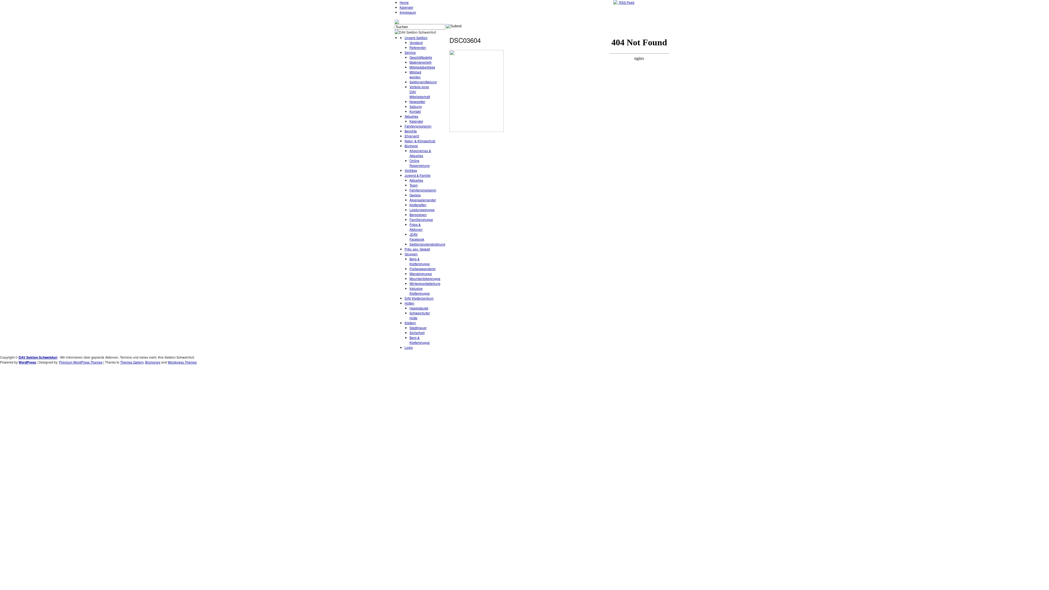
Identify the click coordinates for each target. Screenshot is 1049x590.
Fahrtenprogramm (418, 126)
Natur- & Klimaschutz (420, 140)
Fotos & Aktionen (416, 227)
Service (410, 52)
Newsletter (417, 101)
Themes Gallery (131, 362)
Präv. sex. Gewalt (417, 249)
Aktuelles (411, 116)
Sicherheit (417, 332)
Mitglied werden (415, 74)
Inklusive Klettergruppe (419, 291)
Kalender (406, 7)
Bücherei (411, 145)
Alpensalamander (422, 199)
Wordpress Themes (182, 362)
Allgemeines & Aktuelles (420, 153)
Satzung (415, 106)
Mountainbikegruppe (424, 278)
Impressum (408, 12)
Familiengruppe (421, 219)
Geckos (415, 195)
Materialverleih (420, 62)
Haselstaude (418, 308)
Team (413, 185)
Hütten (409, 303)
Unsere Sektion (416, 37)
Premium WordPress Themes (80, 362)
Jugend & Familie (418, 175)
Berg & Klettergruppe (419, 261)
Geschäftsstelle (420, 57)
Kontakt (415, 111)
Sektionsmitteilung (423, 81)
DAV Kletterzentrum (419, 298)
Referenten (417, 47)
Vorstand (416, 42)
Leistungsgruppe (422, 209)
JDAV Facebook (416, 236)
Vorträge (411, 170)
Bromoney (152, 362)
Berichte (411, 131)
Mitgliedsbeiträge (422, 67)
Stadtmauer (418, 327)
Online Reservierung (419, 163)
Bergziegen (418, 214)
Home (404, 2)
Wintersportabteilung (424, 283)
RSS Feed (626, 2)
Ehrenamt (412, 136)
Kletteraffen (417, 204)
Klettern (410, 322)
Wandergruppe (420, 273)
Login (409, 347)
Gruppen (411, 254)
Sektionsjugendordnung (427, 244)
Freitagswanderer (422, 268)
